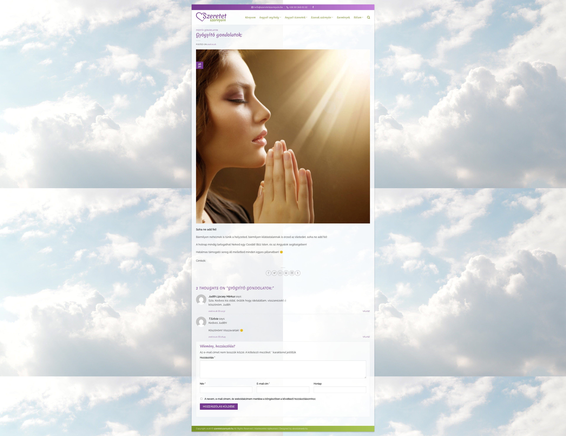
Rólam (357, 17)
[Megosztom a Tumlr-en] (297, 273)
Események (343, 17)
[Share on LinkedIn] (291, 273)
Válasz (366, 311)
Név (203, 383)
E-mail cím (263, 383)
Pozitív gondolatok (207, 30)
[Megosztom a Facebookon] (268, 273)
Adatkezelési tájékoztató (266, 428)
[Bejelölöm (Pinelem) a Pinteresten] (286, 273)
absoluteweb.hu (300, 428)
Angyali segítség (269, 17)
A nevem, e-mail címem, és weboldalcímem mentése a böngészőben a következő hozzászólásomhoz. (260, 399)
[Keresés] (368, 17)
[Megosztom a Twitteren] (274, 273)
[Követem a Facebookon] (313, 7)
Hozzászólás (207, 357)
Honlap (318, 383)
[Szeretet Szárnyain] (212, 17)
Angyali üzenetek (295, 17)
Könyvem (250, 17)
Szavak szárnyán (321, 17)
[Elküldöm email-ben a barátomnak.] (280, 273)
